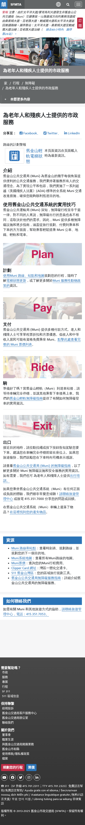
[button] (58, 4)
